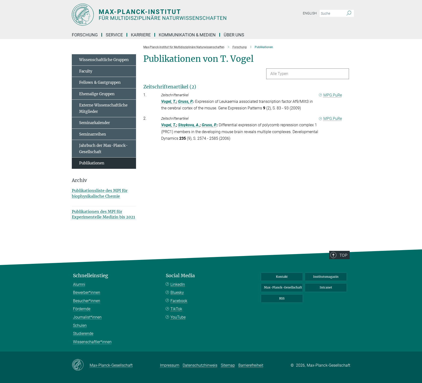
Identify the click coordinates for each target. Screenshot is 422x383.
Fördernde (81, 309)
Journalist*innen (87, 317)
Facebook (178, 300)
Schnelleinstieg (90, 275)
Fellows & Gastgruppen (100, 82)
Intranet (326, 287)
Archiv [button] (79, 180)
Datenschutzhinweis (200, 365)
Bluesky (177, 292)
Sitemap (228, 365)
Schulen (80, 325)
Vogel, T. (168, 101)
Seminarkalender (94, 122)
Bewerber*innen (86, 292)
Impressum (169, 365)
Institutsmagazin (325, 276)
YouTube (178, 317)
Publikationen (91, 163)
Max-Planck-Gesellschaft (283, 287)
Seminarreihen (92, 134)
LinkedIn (177, 284)
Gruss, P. (185, 101)
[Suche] (349, 13)
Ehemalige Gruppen (97, 94)
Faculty (85, 71)
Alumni (79, 284)
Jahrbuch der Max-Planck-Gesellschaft (103, 148)
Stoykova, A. (189, 125)
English (310, 13)
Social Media (180, 275)
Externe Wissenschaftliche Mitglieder (103, 108)
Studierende (83, 333)
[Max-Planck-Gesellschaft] (81, 365)
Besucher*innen (86, 300)
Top (343, 255)
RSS (282, 298)
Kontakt (282, 276)
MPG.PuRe (332, 95)
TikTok (176, 309)
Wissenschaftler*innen (92, 342)
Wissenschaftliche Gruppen (104, 59)
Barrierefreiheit (250, 365)
